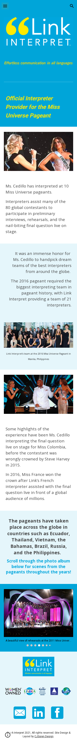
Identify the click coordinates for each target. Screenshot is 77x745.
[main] (38, 107)
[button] (5, 6)
